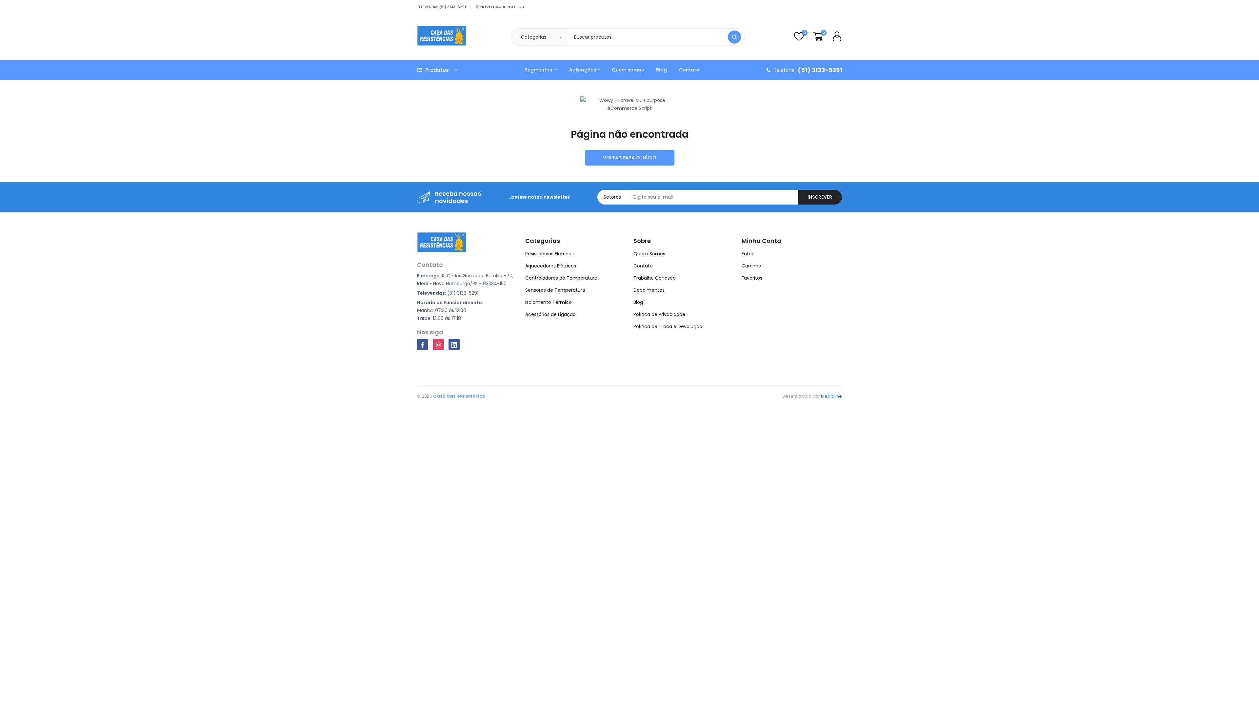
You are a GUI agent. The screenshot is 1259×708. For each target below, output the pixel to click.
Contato (689, 70)
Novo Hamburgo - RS (502, 7)
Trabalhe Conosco (654, 278)
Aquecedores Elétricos (550, 266)
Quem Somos (649, 253)
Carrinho (751, 266)
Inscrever (820, 197)
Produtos (437, 70)
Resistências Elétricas (549, 253)
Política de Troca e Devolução (667, 326)
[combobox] (539, 37)
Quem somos (628, 70)
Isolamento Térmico (548, 302)
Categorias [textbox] (533, 37)
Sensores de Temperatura (555, 290)
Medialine (831, 396)
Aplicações (582, 70)
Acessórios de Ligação (550, 314)
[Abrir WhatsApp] (1242, 691)
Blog (661, 70)
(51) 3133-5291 (452, 7)
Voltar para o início (629, 157)
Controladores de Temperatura (561, 278)
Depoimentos (649, 290)
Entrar (748, 253)
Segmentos (539, 70)
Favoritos (752, 278)
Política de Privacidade (659, 314)
